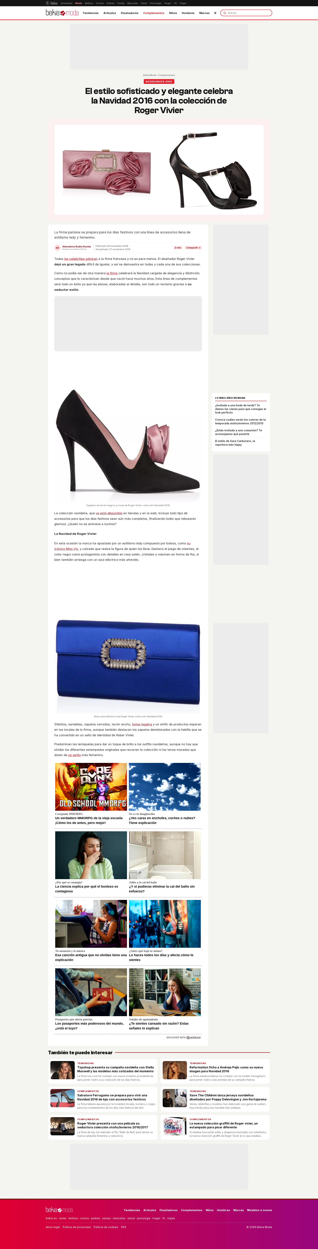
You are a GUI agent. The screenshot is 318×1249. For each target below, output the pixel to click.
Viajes (183, 3)
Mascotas (132, 3)
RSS (123, 1227)
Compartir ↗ (193, 247)
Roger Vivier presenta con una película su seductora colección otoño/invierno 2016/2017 (112, 1125)
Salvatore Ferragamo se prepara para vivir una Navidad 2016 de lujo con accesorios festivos (112, 1097)
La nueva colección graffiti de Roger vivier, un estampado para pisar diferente (224, 1125)
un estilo (74, 755)
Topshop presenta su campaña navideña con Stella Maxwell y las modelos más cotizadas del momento (115, 1069)
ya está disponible (109, 513)
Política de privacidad (77, 1227)
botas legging (142, 724)
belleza (73, 1218)
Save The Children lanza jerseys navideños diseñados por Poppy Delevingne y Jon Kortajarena (228, 1097)
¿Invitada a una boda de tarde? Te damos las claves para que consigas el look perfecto (240, 409)
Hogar (167, 3)
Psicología (155, 3)
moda (62, 1218)
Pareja (120, 3)
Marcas (204, 13)
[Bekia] (51, 3)
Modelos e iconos (259, 1210)
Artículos (109, 13)
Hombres (188, 13)
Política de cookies (106, 1227)
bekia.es (51, 1218)
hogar (156, 1218)
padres (95, 1218)
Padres (110, 3)
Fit (175, 3)
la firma (112, 273)
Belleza (89, 3)
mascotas (119, 1218)
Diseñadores (129, 13)
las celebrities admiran (81, 259)
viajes (171, 1218)
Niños (173, 13)
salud (131, 1218)
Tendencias (91, 13)
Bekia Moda (149, 75)
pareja (106, 1218)
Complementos (153, 13)
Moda (78, 3)
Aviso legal (53, 1227)
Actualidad (66, 3)
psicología (143, 1218)
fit (163, 1218)
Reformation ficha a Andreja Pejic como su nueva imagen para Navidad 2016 (226, 1069)
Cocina (100, 3)
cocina (84, 1218)
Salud (144, 3)
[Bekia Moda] (62, 13)
